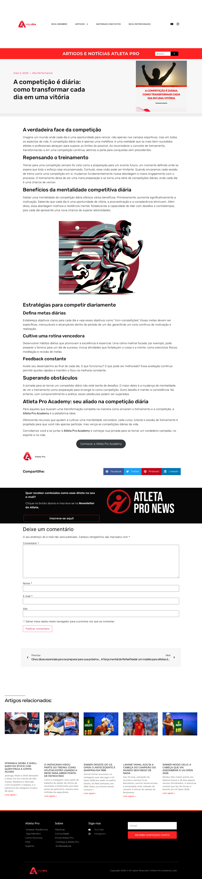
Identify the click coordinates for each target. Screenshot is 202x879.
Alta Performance (42, 73)
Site (25, 608)
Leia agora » (11, 794)
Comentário (31, 543)
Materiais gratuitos (108, 24)
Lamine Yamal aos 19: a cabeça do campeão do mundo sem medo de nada (139, 769)
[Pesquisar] (174, 54)
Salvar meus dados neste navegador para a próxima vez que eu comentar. (70, 621)
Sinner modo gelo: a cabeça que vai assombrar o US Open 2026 (178, 769)
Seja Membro (59, 24)
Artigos (80, 24)
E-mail (28, 596)
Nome (27, 583)
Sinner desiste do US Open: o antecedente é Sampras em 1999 (99, 767)
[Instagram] (177, 24)
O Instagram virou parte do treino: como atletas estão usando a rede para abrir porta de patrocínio (60, 770)
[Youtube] (171, 24)
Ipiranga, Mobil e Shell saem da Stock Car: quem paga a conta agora (21, 767)
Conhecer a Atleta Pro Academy (101, 444)
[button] (113, 471)
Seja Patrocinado (140, 24)
